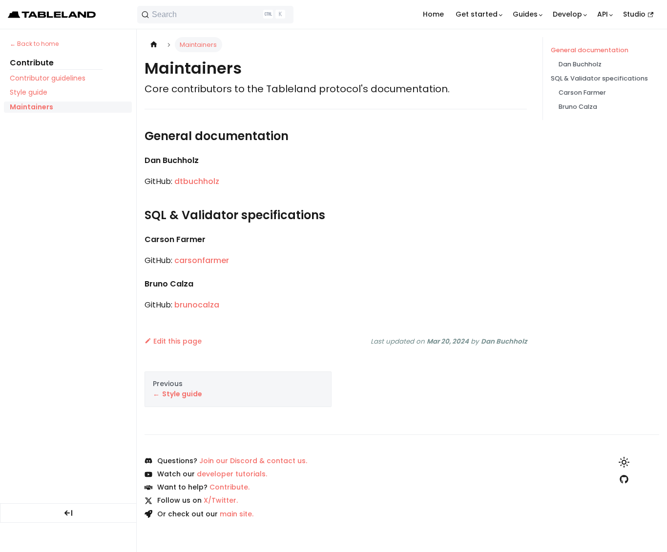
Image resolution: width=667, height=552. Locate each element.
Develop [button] (567, 14)
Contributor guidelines (47, 78)
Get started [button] (477, 14)
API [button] (602, 14)
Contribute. (229, 487)
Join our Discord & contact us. (253, 461)
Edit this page (177, 341)
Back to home (38, 44)
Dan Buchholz (580, 64)
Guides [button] (525, 14)
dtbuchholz (196, 181)
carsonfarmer (201, 260)
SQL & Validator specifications (599, 78)
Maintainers (31, 107)
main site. (236, 514)
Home (433, 14)
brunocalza (196, 304)
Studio (634, 14)
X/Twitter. (221, 500)
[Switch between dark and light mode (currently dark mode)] (624, 462)
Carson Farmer (582, 92)
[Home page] (154, 44)
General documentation (589, 50)
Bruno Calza (578, 106)
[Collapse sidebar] (68, 513)
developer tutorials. (232, 474)
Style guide (28, 93)
